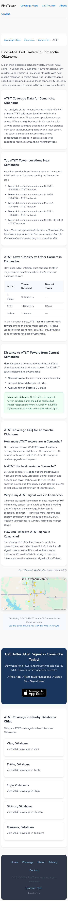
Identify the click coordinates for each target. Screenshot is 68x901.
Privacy (53, 862)
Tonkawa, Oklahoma (20, 827)
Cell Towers (48, 5)
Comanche (43, 40)
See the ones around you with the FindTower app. (34, 625)
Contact (5, 14)
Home (14, 862)
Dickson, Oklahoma (20, 806)
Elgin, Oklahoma (18, 785)
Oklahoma (29, 40)
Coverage (27, 862)
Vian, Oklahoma (17, 743)
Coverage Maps (29, 5)
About (63, 5)
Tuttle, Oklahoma (18, 764)
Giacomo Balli (34, 888)
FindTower (8, 6)
